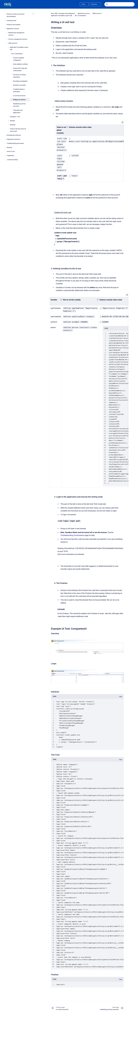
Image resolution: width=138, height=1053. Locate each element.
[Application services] (5, 28)
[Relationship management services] (7, 32)
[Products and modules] (5, 24)
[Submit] (107, 4)
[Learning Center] (5, 20)
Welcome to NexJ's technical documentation (15, 15)
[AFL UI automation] (10, 53)
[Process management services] (7, 39)
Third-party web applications (18, 111)
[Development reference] (5, 135)
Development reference (14, 135)
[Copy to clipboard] (50, 27)
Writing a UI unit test (19, 99)
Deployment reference (13, 139)
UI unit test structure (19, 95)
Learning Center (11, 20)
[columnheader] (62, 130)
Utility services (12, 43)
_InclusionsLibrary (12, 159)
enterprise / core (15, 116)
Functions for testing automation (19, 76)
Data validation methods (20, 64)
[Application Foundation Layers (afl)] (8, 47)
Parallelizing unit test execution (19, 105)
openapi (12, 120)
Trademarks (10, 155)
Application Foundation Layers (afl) (19, 48)
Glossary (9, 147)
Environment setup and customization (20, 69)
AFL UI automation (17, 53)
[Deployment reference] (5, 139)
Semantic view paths (19, 85)
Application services (13, 28)
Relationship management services (16, 34)
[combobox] (119, 4)
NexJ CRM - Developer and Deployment (63, 13)
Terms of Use (11, 151)
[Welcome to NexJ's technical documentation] (5, 14)
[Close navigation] (33, 14)
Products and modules (13, 24)
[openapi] (8, 121)
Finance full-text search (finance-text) (18, 130)
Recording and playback (20, 81)
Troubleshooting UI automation (19, 90)
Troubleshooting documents (15, 143)
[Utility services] (7, 43)
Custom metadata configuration (18, 59)
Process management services (17, 39)
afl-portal (12, 125)
